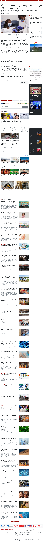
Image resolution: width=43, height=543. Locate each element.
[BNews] (36, 526)
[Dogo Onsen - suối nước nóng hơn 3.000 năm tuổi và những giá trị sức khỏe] (24, 397)
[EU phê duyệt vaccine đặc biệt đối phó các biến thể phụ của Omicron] (14, 116)
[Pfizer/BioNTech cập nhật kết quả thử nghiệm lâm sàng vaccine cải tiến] (24, 116)
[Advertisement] (15, 90)
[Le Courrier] (8, 526)
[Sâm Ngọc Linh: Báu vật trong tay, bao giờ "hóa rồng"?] (24, 504)
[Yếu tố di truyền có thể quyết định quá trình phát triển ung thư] (24, 515)
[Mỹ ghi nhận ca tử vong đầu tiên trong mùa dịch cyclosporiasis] (24, 483)
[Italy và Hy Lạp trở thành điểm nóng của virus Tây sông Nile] (24, 452)
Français (29, 0)
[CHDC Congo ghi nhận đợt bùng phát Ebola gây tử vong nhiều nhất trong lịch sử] (24, 278)
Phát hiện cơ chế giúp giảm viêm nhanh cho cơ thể (9, 235)
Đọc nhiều (33, 15)
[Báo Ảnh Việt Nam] (13, 526)
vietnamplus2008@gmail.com (21, 538)
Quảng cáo (27, 530)
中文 (33, 0)
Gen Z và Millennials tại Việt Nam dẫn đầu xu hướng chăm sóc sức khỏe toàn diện (9, 223)
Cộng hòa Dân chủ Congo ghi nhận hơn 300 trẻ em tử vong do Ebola (9, 416)
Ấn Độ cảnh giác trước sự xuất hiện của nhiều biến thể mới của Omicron (14, 142)
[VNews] (17, 526)
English (26, 0)
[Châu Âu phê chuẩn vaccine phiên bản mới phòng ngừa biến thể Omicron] (5, 116)
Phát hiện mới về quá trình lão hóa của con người (9, 492)
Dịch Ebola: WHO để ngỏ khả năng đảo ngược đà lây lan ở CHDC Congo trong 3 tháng (9, 331)
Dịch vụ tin (39, 529)
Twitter (4, 103)
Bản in (6, 103)
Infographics (33, 66)
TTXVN (36, 529)
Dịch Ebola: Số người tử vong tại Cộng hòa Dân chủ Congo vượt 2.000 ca (9, 363)
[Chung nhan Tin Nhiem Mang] (37, 532)
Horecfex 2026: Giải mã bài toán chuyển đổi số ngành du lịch (35, 111)
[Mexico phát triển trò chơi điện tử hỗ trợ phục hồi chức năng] (24, 408)
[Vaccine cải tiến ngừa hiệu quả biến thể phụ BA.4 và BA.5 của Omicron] (5, 136)
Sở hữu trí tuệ (18, 529)
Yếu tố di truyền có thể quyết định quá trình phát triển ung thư (9, 513)
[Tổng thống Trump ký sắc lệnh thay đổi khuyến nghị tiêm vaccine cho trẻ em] (24, 354)
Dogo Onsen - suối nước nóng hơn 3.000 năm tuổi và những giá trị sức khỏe (9, 395)
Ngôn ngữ (32, 529)
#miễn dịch (17, 100)
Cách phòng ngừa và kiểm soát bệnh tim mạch (9, 374)
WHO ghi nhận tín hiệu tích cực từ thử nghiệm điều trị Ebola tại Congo (9, 461)
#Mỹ (13, 100)
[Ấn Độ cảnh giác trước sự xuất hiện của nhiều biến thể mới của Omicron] (14, 136)
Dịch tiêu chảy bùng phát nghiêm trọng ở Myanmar (9, 266)
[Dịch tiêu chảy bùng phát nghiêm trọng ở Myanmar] (24, 267)
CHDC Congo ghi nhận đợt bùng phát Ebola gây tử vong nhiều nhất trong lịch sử (9, 277)
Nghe (32, 136)
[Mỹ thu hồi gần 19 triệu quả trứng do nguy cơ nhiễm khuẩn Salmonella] (24, 312)
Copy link (8, 103)
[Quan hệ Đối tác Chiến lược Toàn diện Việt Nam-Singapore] (35, 72)
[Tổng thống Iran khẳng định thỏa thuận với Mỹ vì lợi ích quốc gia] (39, 142)
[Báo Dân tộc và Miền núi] (32, 526)
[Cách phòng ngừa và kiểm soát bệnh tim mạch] (24, 376)
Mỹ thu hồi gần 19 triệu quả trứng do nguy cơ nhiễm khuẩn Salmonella (8, 310)
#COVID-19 (9, 100)
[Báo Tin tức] (26, 526)
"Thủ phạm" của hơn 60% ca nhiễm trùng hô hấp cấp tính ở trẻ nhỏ (8, 202)
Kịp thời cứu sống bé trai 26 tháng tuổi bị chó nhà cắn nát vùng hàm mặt (9, 289)
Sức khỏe (7, 3)
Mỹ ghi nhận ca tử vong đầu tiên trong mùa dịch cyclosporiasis (9, 481)
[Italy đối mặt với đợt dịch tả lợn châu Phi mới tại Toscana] (24, 258)
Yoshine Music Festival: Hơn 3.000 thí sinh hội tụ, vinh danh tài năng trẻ (35, 97)
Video (32, 85)
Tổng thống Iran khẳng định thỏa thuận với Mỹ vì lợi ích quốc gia (33, 142)
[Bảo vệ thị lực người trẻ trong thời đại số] (24, 386)
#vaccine (21, 100)
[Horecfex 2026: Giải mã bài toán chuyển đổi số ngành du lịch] (35, 105)
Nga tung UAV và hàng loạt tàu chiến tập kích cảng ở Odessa (33, 134)
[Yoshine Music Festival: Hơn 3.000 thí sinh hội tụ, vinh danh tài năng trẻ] (35, 90)
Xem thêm (14, 521)
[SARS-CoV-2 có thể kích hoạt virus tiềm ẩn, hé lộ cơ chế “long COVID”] (24, 344)
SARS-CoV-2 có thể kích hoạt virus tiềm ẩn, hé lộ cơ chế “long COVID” (9, 342)
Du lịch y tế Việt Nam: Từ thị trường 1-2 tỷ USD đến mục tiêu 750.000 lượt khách (9, 246)
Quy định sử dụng (23, 529)
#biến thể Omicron (4, 100)
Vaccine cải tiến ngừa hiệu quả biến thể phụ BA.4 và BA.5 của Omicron (5, 142)
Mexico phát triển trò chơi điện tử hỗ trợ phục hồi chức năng (9, 406)
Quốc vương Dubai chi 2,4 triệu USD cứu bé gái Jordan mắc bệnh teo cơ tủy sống (9, 213)
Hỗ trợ (30, 529)
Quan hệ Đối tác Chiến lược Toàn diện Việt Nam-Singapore (35, 79)
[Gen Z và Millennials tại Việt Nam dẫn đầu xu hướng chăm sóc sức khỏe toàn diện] (24, 224)
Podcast (33, 130)
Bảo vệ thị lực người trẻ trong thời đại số (8, 384)
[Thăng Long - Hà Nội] (38, 0)
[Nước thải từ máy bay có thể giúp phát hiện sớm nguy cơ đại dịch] (24, 441)
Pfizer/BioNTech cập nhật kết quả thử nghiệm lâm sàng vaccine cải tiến (24, 122)
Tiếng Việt (23, 0)
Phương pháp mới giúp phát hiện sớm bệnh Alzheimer (35, 37)
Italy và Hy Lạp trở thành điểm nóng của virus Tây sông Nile (9, 450)
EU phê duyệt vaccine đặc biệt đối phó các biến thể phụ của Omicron (14, 122)
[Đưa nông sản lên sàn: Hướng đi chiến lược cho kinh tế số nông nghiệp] (39, 150)
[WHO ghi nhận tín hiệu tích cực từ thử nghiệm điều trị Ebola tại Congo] (24, 463)
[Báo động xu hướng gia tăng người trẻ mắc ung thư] (24, 472)
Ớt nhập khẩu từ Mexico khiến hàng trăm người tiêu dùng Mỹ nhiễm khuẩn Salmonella (9, 428)
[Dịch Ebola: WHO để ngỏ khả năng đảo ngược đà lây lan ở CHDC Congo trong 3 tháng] (24, 332)
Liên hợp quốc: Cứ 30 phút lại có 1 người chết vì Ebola (9, 299)
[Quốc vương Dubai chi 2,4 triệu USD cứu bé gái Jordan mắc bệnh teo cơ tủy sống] (24, 215)
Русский (36, 0)
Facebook (2, 103)
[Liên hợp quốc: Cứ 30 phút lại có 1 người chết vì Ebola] (24, 301)
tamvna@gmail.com (18, 535)
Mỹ (25, 100)
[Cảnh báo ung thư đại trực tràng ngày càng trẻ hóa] (24, 322)
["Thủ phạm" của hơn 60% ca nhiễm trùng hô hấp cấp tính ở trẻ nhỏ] (24, 204)
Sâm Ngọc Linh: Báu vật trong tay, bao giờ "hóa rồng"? (9, 502)
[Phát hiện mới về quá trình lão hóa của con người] (24, 494)
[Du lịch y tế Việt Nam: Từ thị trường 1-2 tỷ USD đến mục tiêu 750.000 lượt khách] (24, 246)
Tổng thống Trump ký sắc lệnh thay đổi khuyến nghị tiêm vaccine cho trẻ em (9, 352)
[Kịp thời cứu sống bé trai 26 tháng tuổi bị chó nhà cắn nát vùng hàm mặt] (24, 291)
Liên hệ (31, 530)
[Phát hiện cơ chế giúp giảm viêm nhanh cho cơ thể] (24, 237)
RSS (27, 529)
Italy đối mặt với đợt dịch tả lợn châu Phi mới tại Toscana (9, 256)
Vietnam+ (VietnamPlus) (7, 0)
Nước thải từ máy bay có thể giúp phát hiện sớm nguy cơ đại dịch (9, 439)
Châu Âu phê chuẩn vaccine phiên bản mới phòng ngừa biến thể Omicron (5, 122)
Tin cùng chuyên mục (6, 199)
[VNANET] (21, 526)
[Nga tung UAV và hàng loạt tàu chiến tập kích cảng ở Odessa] (39, 134)
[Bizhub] (40, 526)
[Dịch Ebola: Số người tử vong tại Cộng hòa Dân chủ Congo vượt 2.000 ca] (24, 365)
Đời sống (2, 3)
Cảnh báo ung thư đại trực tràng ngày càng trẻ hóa (8, 320)
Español (31, 0)
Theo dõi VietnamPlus (20, 103)
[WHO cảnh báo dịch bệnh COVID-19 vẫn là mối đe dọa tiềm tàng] (13, 57)
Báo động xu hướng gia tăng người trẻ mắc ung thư (8, 470)
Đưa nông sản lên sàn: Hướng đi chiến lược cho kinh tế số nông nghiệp (33, 150)
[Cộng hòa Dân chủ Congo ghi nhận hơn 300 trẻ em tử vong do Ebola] (24, 418)
